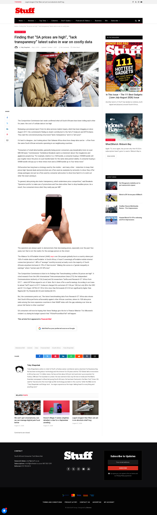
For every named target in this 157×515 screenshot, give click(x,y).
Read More (111, 156)
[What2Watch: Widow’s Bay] (124, 127)
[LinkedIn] (7, 128)
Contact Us (85, 502)
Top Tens (42, 21)
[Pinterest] (7, 134)
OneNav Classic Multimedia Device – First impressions (128, 207)
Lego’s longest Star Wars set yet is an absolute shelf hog (44, 2)
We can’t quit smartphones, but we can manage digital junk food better (27, 420)
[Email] (7, 140)
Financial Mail (45, 348)
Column (29, 348)
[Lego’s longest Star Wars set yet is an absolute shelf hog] (85, 407)
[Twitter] (7, 123)
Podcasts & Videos (83, 21)
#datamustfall (20, 348)
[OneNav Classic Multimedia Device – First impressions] (111, 209)
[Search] (136, 20)
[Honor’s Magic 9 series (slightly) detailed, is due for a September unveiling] (56, 407)
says (52, 256)
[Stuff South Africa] (25, 11)
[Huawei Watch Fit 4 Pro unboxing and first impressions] (111, 220)
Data (36, 348)
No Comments (65, 47)
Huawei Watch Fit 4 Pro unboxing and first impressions (130, 219)
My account (109, 502)
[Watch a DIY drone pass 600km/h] (111, 197)
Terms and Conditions (52, 502)
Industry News (20, 32)
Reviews (31, 21)
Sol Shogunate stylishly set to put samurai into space (129, 184)
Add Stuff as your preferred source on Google (58, 328)
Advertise (97, 502)
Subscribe (114, 21)
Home (16, 26)
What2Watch (110, 140)
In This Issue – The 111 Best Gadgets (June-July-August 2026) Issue (124, 96)
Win (106, 21)
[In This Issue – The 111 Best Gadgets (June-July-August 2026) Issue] (124, 67)
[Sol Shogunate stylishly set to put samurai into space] (111, 186)
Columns (54, 21)
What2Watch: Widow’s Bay (118, 144)
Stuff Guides (66, 21)
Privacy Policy (121, 476)
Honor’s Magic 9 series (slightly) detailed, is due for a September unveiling (56, 420)
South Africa (56, 348)
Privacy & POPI (71, 502)
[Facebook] (7, 117)
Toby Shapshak (25, 47)
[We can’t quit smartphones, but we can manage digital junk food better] (27, 407)
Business (98, 21)
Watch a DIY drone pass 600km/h (130, 194)
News (21, 21)
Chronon (88, 507)
